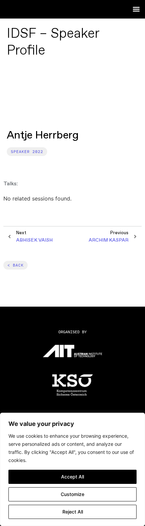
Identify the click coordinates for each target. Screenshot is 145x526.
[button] (136, 8)
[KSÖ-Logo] (72, 385)
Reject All (72, 512)
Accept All (72, 476)
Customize (72, 494)
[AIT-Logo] (72, 351)
